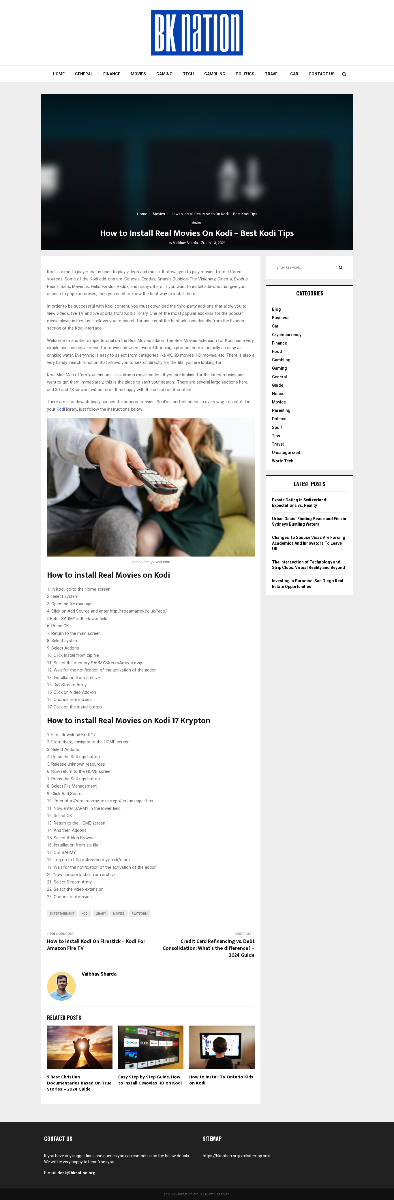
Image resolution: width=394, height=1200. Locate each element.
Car (294, 74)
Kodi (61, 409)
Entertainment (62, 913)
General (84, 74)
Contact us (322, 74)
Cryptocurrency (286, 334)
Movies (138, 74)
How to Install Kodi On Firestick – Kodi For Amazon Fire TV (96, 945)
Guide (277, 385)
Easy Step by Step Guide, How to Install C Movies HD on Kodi (150, 1080)
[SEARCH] (341, 267)
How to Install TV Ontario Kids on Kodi (221, 1080)
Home (59, 74)
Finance (111, 74)
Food (277, 351)
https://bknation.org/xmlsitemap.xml (236, 1156)
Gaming (164, 74)
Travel (272, 74)
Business (281, 317)
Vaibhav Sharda (185, 243)
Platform (140, 913)
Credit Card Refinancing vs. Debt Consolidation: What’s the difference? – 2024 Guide (209, 948)
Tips (276, 436)
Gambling (214, 74)
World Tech (282, 461)
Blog (276, 309)
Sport (277, 427)
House (278, 393)
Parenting (281, 410)
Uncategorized (286, 452)
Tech (188, 74)
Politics (245, 74)
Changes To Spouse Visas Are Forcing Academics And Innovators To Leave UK (308, 543)
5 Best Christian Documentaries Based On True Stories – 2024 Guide (79, 1083)
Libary (101, 913)
